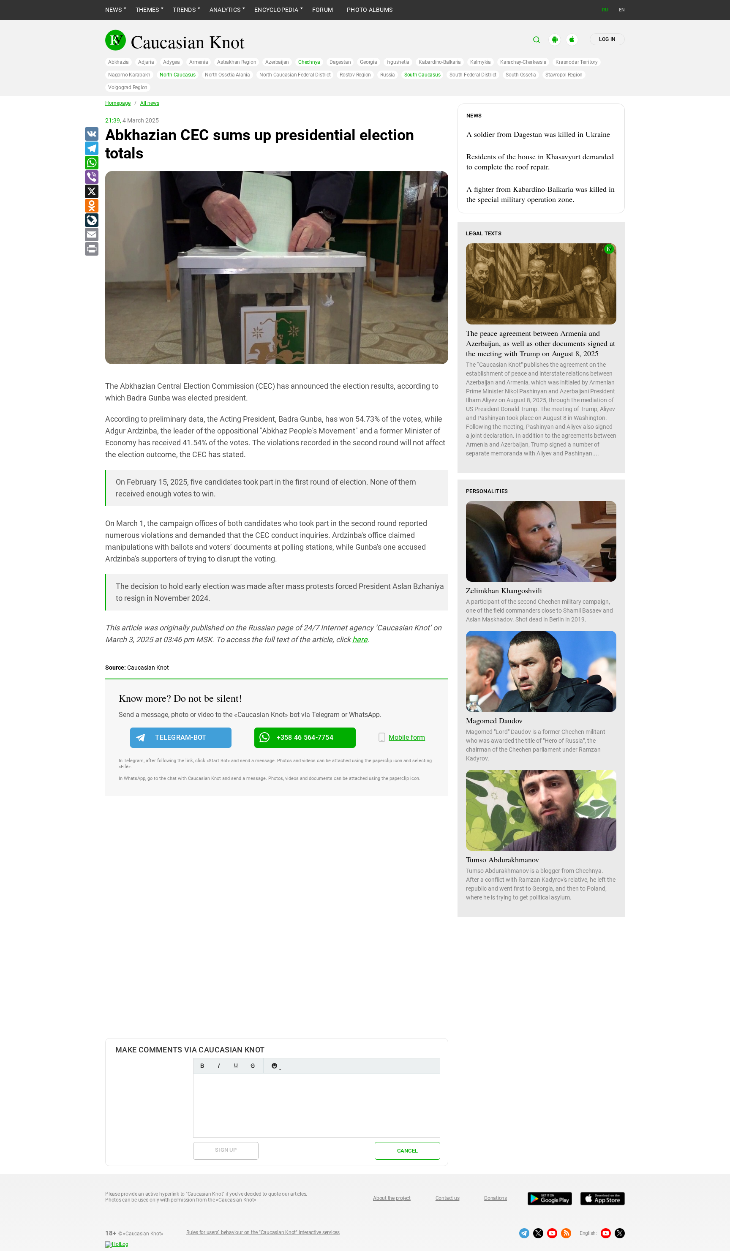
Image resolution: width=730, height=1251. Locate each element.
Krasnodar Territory (576, 62)
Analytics (225, 9)
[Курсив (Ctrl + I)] (218, 1065)
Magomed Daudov (494, 720)
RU (605, 10)
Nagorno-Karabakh (129, 75)
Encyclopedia (276, 9)
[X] (91, 192)
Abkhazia (118, 62)
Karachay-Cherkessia (523, 62)
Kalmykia (480, 62)
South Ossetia (521, 75)
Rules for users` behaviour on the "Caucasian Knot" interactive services (263, 1232)
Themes (147, 9)
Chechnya (309, 62)
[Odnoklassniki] (91, 206)
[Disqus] (276, 925)
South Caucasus (422, 75)
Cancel (407, 1150)
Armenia (198, 62)
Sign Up (226, 1150)
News (113, 9)
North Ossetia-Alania (227, 75)
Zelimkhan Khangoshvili (504, 590)
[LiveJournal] (91, 220)
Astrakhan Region (236, 62)
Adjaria (146, 62)
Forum (322, 9)
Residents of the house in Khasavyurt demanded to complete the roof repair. (540, 161)
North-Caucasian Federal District (294, 75)
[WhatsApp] (91, 163)
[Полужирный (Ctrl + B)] (201, 1065)
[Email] (91, 235)
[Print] (91, 249)
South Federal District (472, 75)
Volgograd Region (127, 87)
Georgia (368, 62)
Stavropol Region (564, 75)
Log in (607, 39)
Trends (184, 9)
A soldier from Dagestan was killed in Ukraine (538, 134)
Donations (495, 1198)
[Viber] (91, 177)
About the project (392, 1198)
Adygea (171, 62)
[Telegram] (91, 149)
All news (149, 103)
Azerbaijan (277, 62)
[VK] (91, 134)
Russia (387, 75)
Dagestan (340, 62)
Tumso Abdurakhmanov (502, 859)
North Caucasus (178, 75)
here (360, 639)
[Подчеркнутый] (235, 1065)
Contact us (448, 1198)
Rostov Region (355, 75)
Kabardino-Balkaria (440, 62)
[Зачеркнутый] (252, 1065)
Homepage (118, 103)
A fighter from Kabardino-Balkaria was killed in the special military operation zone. (540, 194)
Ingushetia (398, 62)
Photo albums (369, 9)
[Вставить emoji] (274, 1065)
